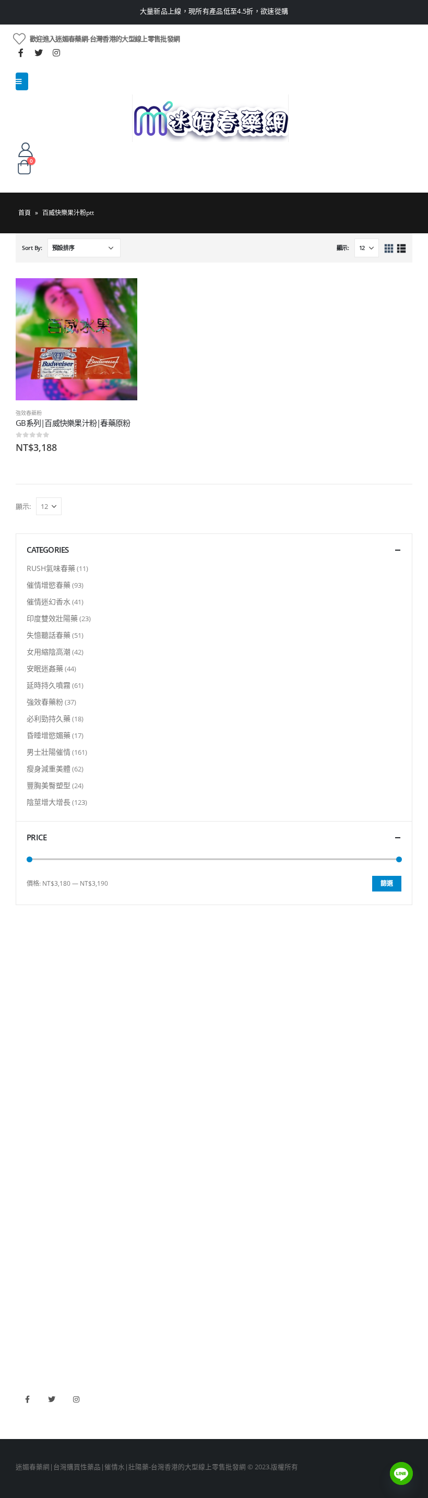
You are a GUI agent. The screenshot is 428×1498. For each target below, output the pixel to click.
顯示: (343, 248)
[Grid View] (389, 249)
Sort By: (32, 248)
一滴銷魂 (29, 1192)
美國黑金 (29, 1257)
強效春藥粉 (29, 413)
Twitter (51, 1399)
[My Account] (25, 149)
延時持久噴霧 (48, 685)
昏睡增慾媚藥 (48, 735)
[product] (76, 339)
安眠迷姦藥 (45, 668)
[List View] (401, 249)
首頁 (24, 212)
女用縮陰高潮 (48, 652)
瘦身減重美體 (48, 769)
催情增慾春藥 (48, 585)
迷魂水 (26, 1174)
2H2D (24, 1293)
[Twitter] (38, 52)
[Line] (401, 1473)
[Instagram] (56, 52)
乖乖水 (26, 1121)
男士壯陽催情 (48, 752)
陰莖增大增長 (48, 802)
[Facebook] (21, 52)
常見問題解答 (36, 1002)
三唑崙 (26, 1210)
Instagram (76, 1399)
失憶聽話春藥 (48, 635)
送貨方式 (29, 1038)
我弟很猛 (29, 1346)
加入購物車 (120, 295)
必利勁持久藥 (48, 718)
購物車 (26, 1056)
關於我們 (29, 985)
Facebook (27, 1399)
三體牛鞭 (29, 1310)
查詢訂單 (29, 1020)
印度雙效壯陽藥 (52, 618)
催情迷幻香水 (48, 602)
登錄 (22, 1073)
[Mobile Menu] (22, 81)
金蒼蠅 (26, 1139)
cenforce (29, 1328)
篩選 (387, 883)
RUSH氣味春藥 (51, 568)
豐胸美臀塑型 (48, 785)
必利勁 (26, 1275)
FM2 (22, 1156)
